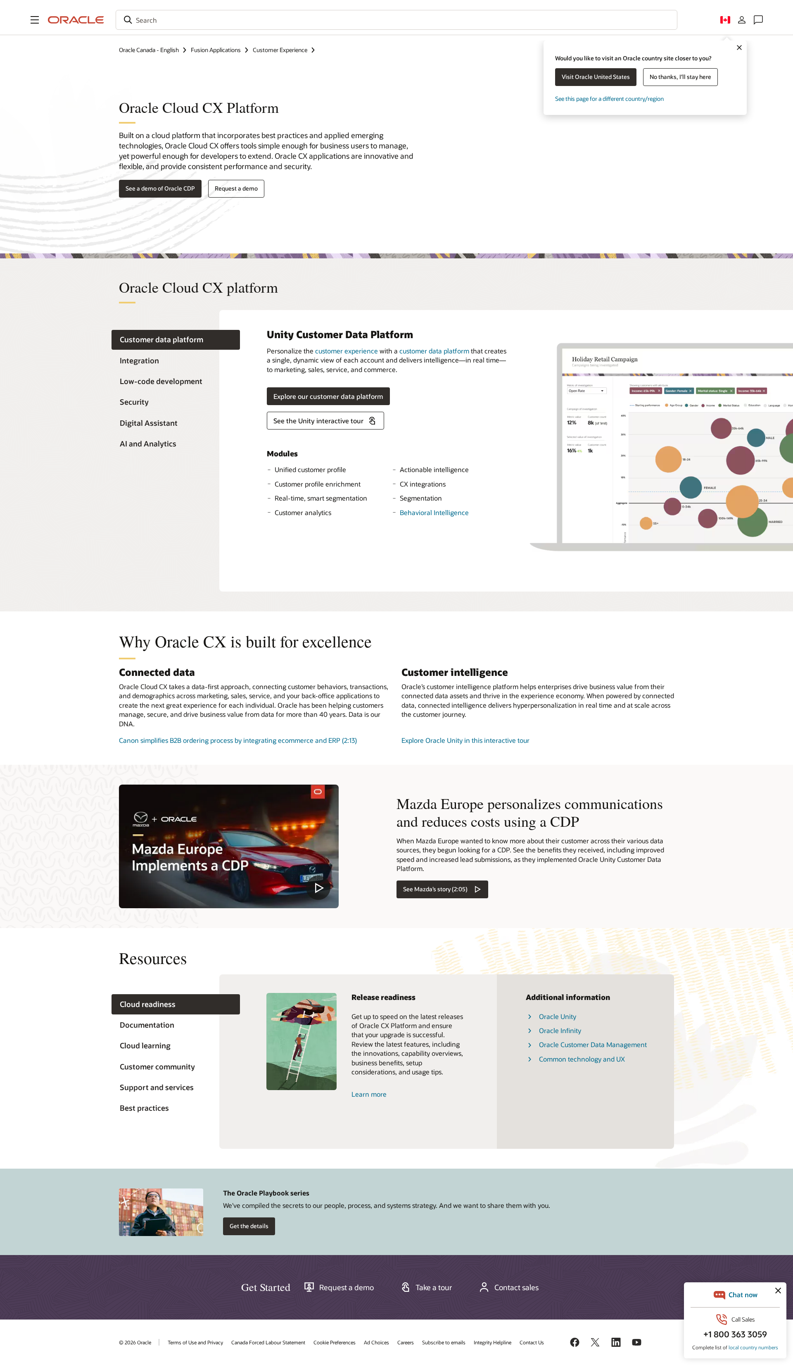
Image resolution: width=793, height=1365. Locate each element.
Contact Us (532, 1342)
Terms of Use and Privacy (195, 1342)
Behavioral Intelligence (434, 512)
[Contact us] (758, 20)
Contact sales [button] (516, 1287)
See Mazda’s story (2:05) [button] (435, 889)
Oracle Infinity (560, 1030)
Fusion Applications (216, 50)
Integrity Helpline (492, 1342)
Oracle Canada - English (149, 50)
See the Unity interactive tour (318, 420)
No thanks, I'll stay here (680, 77)
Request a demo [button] (236, 188)
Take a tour (433, 1287)
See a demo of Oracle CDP (160, 188)
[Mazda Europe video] (229, 846)
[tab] (176, 340)
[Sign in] (742, 20)
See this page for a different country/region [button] (609, 99)
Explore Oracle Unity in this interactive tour (465, 740)
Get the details (249, 1226)
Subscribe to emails (443, 1342)
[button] (35, 20)
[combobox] (396, 20)
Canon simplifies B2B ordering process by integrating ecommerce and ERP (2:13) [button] (238, 740)
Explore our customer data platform (328, 396)
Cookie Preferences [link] (334, 1342)
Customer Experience (280, 50)
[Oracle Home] (76, 19)
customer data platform (434, 350)
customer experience (346, 350)
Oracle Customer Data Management (593, 1044)
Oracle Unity (557, 1016)
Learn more (369, 1094)
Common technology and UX (582, 1059)
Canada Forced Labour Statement (268, 1342)
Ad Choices (376, 1342)
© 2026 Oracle (135, 1342)
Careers (405, 1342)
